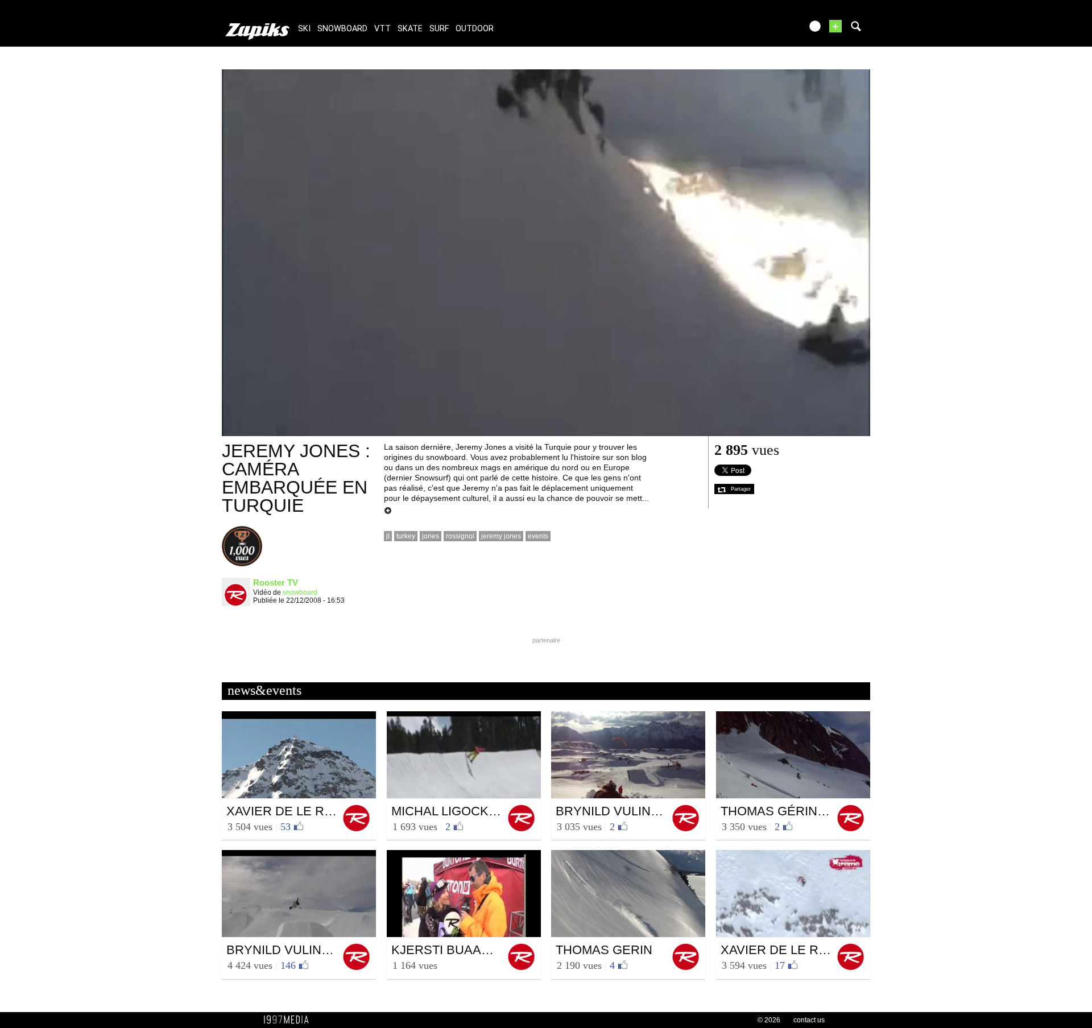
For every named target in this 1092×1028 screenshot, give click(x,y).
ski (304, 29)
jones (430, 536)
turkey (405, 536)
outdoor (475, 29)
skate (410, 29)
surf (439, 29)
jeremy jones (501, 536)
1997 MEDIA (289, 1020)
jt (388, 536)
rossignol (460, 536)
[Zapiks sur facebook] (769, 30)
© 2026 (769, 1020)
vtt (382, 29)
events (538, 536)
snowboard (342, 29)
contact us (809, 1020)
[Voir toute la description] (388, 511)
